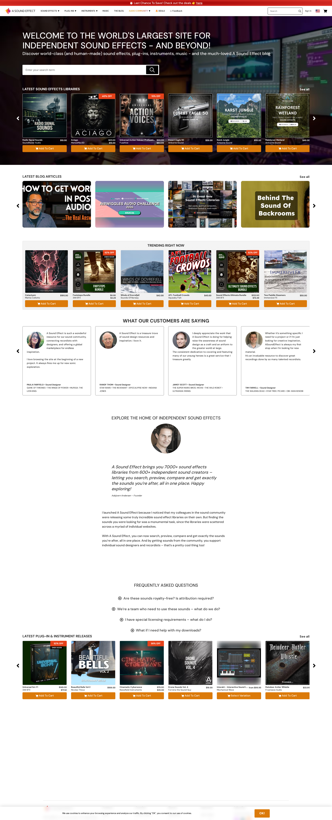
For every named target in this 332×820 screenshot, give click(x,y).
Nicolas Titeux (78, 690)
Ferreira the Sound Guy (179, 690)
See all (305, 89)
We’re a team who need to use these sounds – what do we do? (168, 609)
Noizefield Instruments (131, 690)
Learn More (45, 128)
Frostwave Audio (273, 690)
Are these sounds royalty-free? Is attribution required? (168, 598)
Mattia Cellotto (32, 298)
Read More (74, 220)
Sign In (308, 11)
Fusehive (124, 143)
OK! (262, 813)
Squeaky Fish (174, 298)
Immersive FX (270, 298)
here (199, 3)
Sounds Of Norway (130, 298)
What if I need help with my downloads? (168, 630)
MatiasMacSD (77, 143)
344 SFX (77, 298)
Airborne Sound (176, 143)
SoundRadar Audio (31, 143)
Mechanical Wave (225, 690)
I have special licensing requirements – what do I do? (168, 619)
